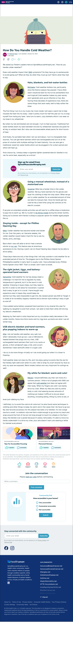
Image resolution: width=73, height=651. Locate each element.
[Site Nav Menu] (70, 2)
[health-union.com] (15, 562)
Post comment (36, 487)
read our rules (31, 477)
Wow (44, 465)
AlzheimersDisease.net (49, 575)
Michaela (31, 87)
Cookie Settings (9, 604)
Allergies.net (45, 572)
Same (52, 465)
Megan (30, 378)
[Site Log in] (62, 2)
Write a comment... (11, 481)
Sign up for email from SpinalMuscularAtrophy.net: (32, 163)
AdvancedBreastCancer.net (51, 566)
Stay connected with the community (20, 531)
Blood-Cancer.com (47, 593)
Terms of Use (24, 175)
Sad (35, 465)
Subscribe (56, 169)
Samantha (7, 277)
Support (27, 465)
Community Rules (22, 604)
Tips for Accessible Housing (15, 444)
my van (14, 246)
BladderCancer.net (47, 590)
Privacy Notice (55, 173)
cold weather (41, 383)
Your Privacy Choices (59, 602)
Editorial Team (13, 53)
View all (45, 597)
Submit (45, 515)
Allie (4, 334)
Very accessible (45, 503)
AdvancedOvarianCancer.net (51, 569)
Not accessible (44, 510)
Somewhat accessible (47, 506)
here (52, 459)
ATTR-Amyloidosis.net (49, 584)
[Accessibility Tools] (58, 2)
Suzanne (31, 189)
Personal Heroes (45, 444)
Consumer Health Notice (42, 602)
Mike (5, 231)
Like (18, 465)
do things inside (41, 213)
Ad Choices (33, 604)
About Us (7, 602)
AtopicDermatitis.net (48, 581)
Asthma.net (44, 578)
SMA (30, 72)
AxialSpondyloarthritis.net (50, 587)
